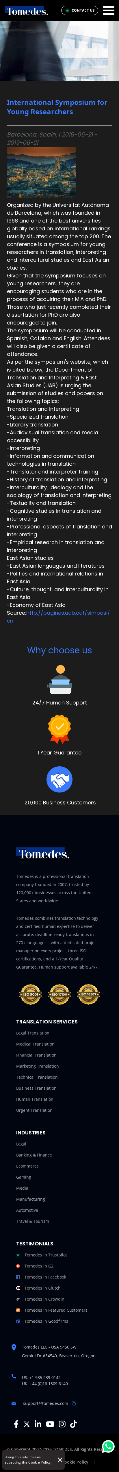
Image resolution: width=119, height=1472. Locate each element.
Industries (31, 1132)
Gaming (23, 1177)
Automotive (27, 1210)
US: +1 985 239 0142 (41, 1377)
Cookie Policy (39, 1462)
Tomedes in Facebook (45, 1277)
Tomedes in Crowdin (44, 1299)
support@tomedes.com (45, 1403)
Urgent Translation (34, 1110)
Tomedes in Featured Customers (56, 1310)
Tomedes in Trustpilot (46, 1255)
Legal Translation (32, 1033)
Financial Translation (36, 1055)
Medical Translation (35, 1044)
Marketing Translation (37, 1066)
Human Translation (34, 1099)
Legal (21, 1144)
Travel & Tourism (32, 1221)
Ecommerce (27, 1166)
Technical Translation (37, 1077)
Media (22, 1188)
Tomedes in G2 (39, 1266)
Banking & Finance (34, 1155)
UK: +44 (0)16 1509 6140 (45, 1383)
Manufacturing (30, 1199)
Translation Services (47, 1021)
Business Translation (36, 1088)
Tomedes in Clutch (43, 1288)
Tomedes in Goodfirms (46, 1321)
